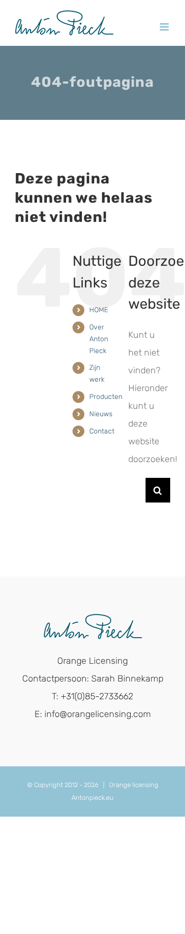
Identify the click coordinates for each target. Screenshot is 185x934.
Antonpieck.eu (92, 797)
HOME (98, 310)
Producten (105, 397)
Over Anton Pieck (98, 339)
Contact (101, 431)
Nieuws (100, 414)
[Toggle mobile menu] (165, 27)
